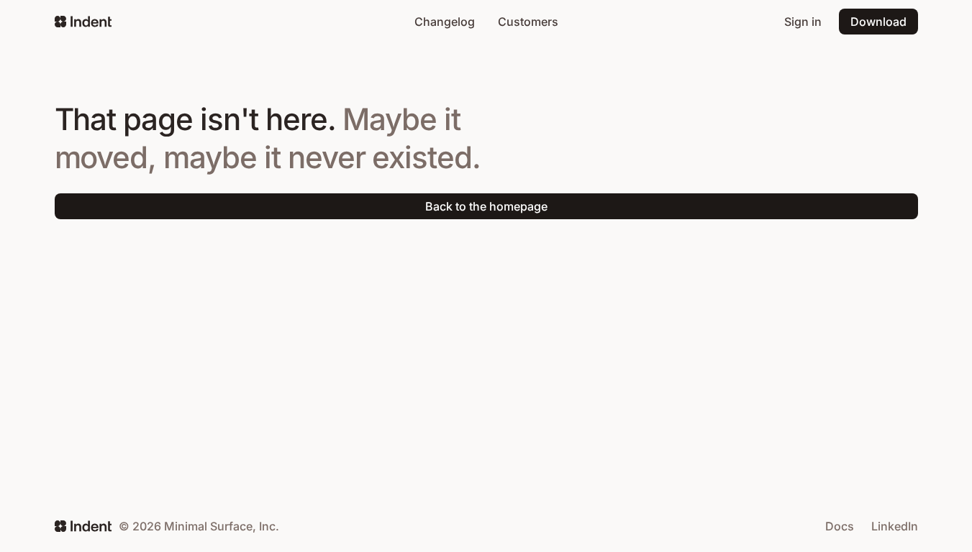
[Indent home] (83, 21)
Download (878, 21)
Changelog (444, 21)
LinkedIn (894, 526)
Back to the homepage (486, 206)
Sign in (803, 21)
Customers (528, 21)
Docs (839, 526)
